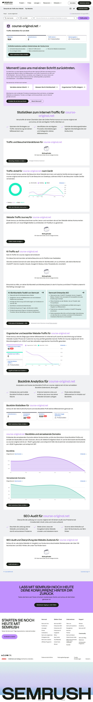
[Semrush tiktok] (5, 655)
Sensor (56, 644)
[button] (70, 9)
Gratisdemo (45, 632)
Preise (29, 3)
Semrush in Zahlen (46, 639)
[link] (13, 8)
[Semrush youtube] (7, 655)
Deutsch (88, 659)
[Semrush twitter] (11, 655)
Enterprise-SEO (58, 625)
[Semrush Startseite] (7, 3)
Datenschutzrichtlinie (47, 657)
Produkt (21, 3)
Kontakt (68, 644)
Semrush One (45, 623)
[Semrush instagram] (4, 655)
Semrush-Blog (82, 637)
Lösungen (36, 3)
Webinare (81, 640)
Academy (81, 625)
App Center (57, 637)
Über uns (68, 623)
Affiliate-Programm (46, 642)
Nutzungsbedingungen (63, 657)
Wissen (81, 623)
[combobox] (53, 18)
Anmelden (73, 3)
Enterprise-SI (57, 630)
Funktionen (44, 625)
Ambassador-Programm (82, 643)
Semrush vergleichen (47, 635)
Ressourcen (46, 3)
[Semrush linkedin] (2, 655)
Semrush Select (70, 635)
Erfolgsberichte (45, 637)
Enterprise (57, 3)
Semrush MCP (57, 623)
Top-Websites (57, 639)
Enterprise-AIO (58, 628)
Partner (68, 632)
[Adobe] (4, 658)
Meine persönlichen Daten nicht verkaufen (71, 641)
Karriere (68, 630)
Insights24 (56, 632)
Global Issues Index (71, 637)
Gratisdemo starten (9, 636)
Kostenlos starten (85, 3)
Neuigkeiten (69, 628)
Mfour (55, 635)
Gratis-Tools (57, 642)
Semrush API (82, 628)
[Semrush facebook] (9, 655)
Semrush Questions (71, 625)
